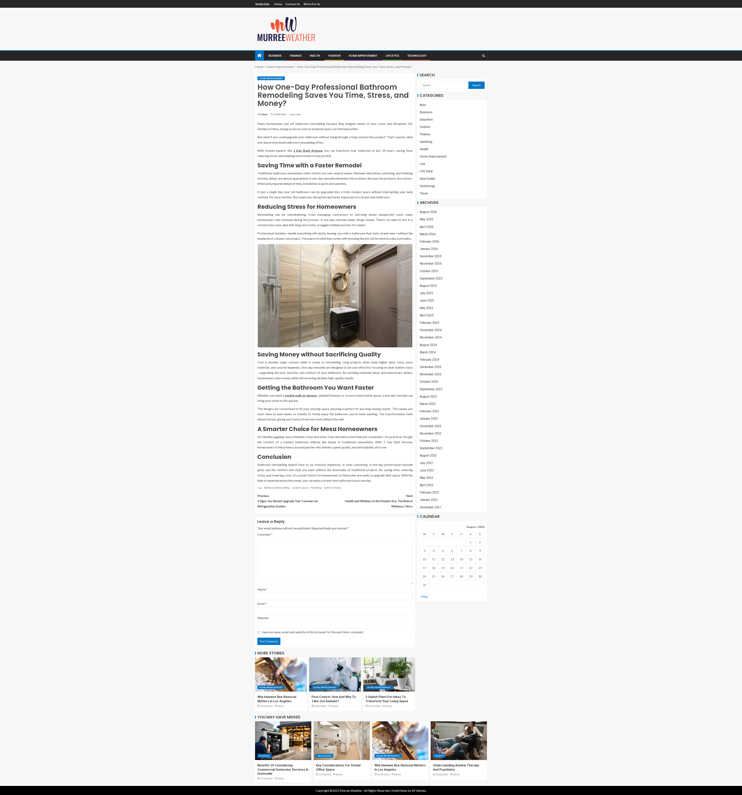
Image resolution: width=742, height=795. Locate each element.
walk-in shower (332, 487)
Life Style (392, 56)
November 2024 (431, 337)
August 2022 (428, 456)
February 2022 (429, 492)
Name (262, 589)
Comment (264, 534)
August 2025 (428, 286)
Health (315, 56)
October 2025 (429, 271)
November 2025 (431, 264)
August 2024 (428, 345)
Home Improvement (363, 56)
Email (262, 603)
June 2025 (427, 300)
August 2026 (428, 212)
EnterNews (399, 790)
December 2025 (431, 256)
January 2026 (429, 249)
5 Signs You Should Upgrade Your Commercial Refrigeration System (287, 501)
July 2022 (426, 463)
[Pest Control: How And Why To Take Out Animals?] (335, 674)
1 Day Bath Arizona (308, 150)
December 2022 (431, 426)
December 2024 (431, 330)
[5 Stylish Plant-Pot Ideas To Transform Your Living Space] (389, 674)
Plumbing (316, 487)
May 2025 (426, 308)
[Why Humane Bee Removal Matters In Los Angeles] (281, 674)
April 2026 (427, 227)
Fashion (334, 56)
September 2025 (431, 278)
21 (461, 568)
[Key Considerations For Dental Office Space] (342, 740)
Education (426, 120)
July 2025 (426, 293)
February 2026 (429, 241)
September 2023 (431, 389)
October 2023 (429, 382)
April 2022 (427, 485)
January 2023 (429, 419)
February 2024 (429, 359)
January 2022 (429, 500)
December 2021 (431, 507)
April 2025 (427, 315)
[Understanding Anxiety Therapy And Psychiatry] (459, 740)
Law (422, 164)
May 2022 (426, 478)
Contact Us (292, 4)
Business (275, 56)
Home (278, 4)
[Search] (483, 56)
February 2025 (429, 323)
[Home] (259, 55)
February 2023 (429, 411)
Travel (424, 193)
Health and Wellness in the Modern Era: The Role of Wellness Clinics (379, 501)
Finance (295, 56)
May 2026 (426, 219)
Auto (423, 105)
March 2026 (428, 234)
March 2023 (428, 404)
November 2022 (431, 433)
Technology (416, 56)
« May (424, 596)
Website (263, 618)
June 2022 (427, 470)
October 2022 (429, 441)
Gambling (426, 142)
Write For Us (312, 4)
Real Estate (427, 179)
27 (452, 576)
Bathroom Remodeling (276, 487)
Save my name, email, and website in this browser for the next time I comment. (313, 632)
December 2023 (431, 367)
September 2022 (431, 448)
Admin (264, 114)
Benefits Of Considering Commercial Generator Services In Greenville (282, 769)
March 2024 (428, 352)
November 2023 (431, 374)
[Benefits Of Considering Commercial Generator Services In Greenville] (283, 740)
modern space (300, 487)
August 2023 (428, 396)
